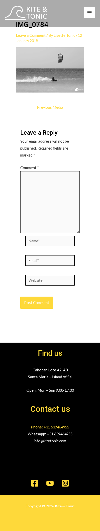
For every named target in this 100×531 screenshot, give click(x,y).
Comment (29, 168)
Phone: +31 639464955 (50, 427)
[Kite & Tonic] (26, 13)
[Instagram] (65, 483)
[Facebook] (34, 483)
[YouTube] (50, 483)
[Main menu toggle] (89, 12)
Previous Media (50, 107)
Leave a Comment (31, 35)
